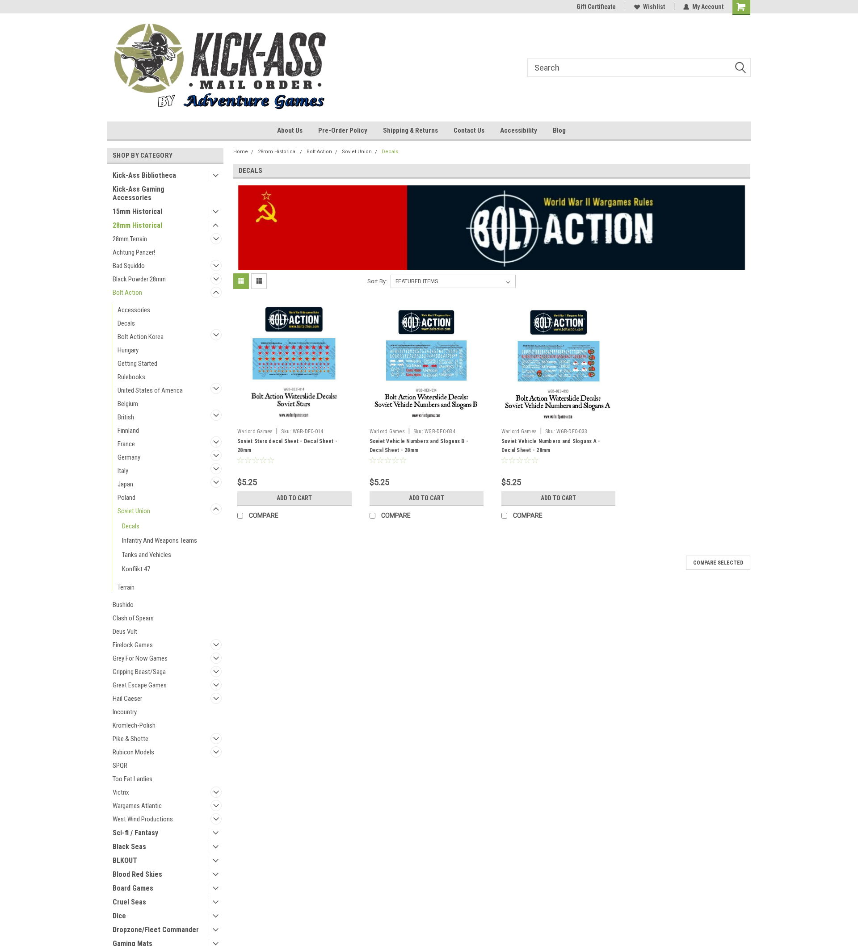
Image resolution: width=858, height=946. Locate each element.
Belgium (128, 404)
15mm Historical (137, 211)
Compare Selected (718, 563)
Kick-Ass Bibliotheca (144, 175)
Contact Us (469, 130)
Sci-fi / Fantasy (135, 833)
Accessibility (518, 130)
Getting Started (137, 364)
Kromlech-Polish (134, 725)
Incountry (125, 712)
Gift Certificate (596, 6)
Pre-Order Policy (342, 130)
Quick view (294, 417)
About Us (290, 130)
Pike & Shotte (130, 739)
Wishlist (654, 6)
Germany (129, 457)
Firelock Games (133, 645)
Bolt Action (127, 293)
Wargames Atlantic (137, 806)
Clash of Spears (133, 618)
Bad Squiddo (129, 266)
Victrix (121, 792)
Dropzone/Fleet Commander (156, 929)
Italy (123, 471)
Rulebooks (131, 377)
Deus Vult (125, 632)
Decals (126, 323)
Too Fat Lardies (132, 779)
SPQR (120, 766)
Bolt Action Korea (141, 337)
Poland (126, 498)
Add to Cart (294, 498)
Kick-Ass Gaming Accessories (138, 193)
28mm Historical (137, 225)
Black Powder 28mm (139, 279)
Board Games (133, 888)
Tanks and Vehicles (146, 555)
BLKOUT (125, 860)
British (126, 417)
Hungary (128, 350)
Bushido (123, 605)
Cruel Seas (129, 902)
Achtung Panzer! (134, 252)
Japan (125, 484)
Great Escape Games (140, 685)
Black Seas (129, 846)
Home (240, 152)
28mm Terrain (130, 239)
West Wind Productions (143, 819)
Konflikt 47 (136, 569)
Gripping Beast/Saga (139, 672)
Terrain (126, 587)
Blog (559, 130)
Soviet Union (134, 511)
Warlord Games (255, 431)
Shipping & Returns (410, 130)
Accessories (134, 310)
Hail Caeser (127, 699)
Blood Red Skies (137, 874)
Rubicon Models (133, 752)
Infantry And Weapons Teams (159, 540)
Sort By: (377, 281)
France (126, 444)
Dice (119, 916)
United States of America (150, 390)
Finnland (128, 431)
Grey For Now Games (140, 658)
